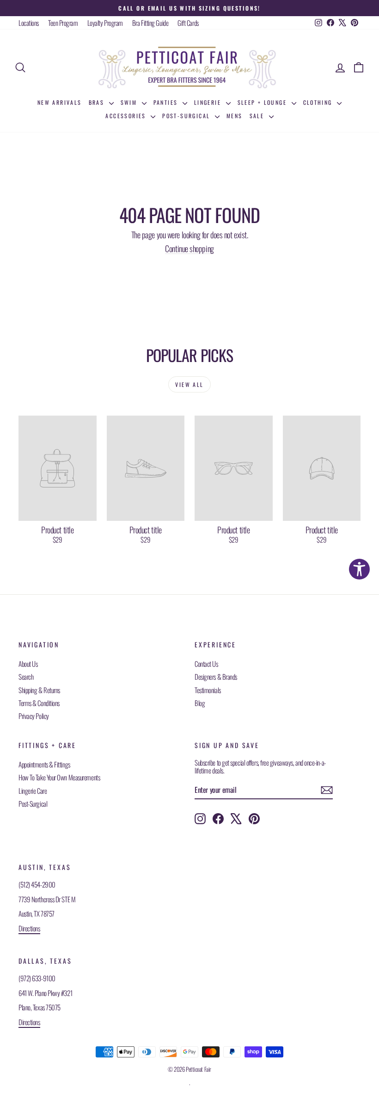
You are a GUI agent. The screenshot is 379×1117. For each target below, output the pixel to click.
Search (25, 676)
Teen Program (63, 23)
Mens (234, 116)
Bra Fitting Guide (150, 23)
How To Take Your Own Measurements (59, 777)
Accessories (126, 116)
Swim (130, 102)
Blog (200, 703)
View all (189, 384)
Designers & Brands (216, 676)
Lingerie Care (32, 790)
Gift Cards (188, 23)
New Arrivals (59, 102)
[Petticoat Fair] (189, 67)
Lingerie (209, 102)
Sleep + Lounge (263, 102)
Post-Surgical (187, 116)
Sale (258, 116)
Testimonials (208, 690)
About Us (27, 663)
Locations (28, 23)
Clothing (319, 102)
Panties (166, 102)
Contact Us (206, 663)
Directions (29, 928)
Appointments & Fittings (44, 764)
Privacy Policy (33, 716)
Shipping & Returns (39, 690)
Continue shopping (189, 248)
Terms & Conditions (39, 703)
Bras (98, 102)
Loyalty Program (105, 23)
